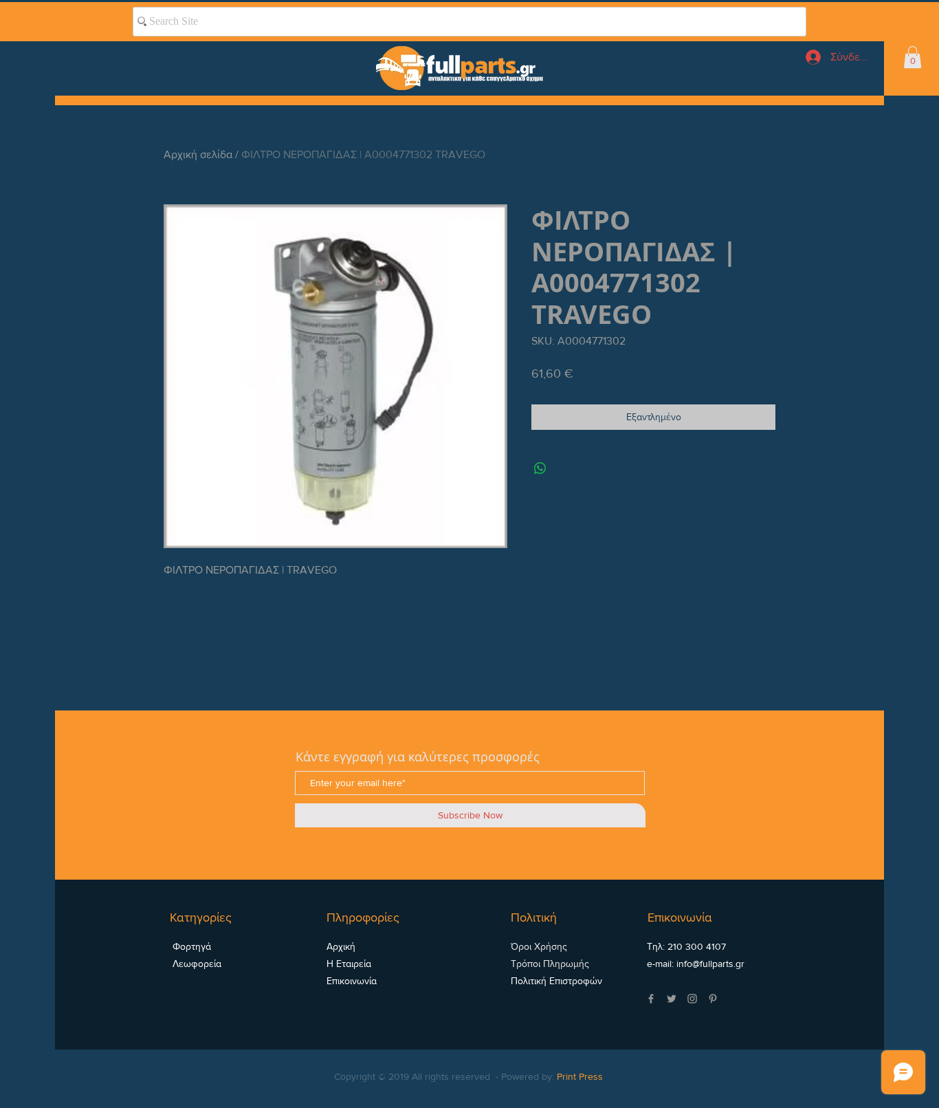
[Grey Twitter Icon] (671, 998)
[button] (912, 57)
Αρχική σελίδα (198, 154)
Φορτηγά (190, 946)
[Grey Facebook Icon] (651, 998)
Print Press (580, 1076)
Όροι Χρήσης (539, 946)
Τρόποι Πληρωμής (550, 963)
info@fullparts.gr (710, 963)
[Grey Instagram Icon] (692, 998)
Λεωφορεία (195, 963)
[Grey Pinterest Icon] (713, 998)
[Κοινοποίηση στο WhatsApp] (540, 468)
